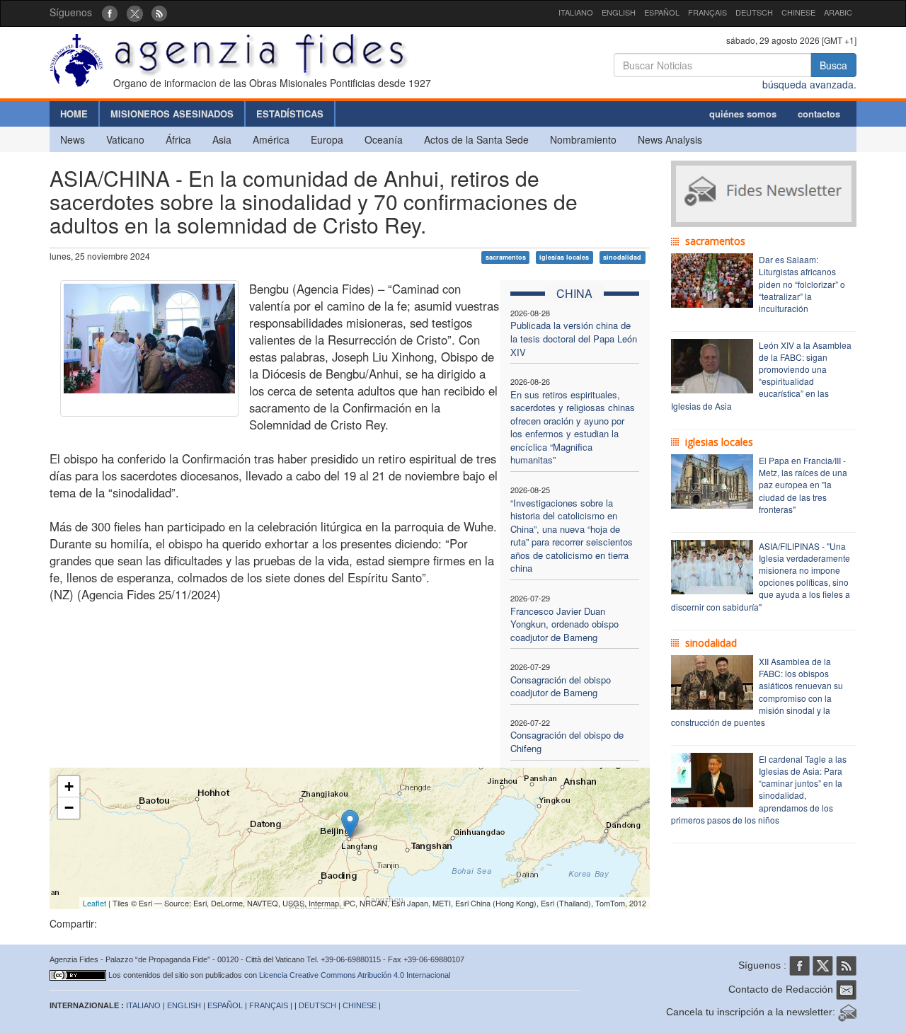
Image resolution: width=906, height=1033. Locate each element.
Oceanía (384, 139)
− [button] (69, 807)
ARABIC (838, 12)
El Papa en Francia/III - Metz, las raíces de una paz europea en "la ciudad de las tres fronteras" (803, 484)
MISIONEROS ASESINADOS (172, 113)
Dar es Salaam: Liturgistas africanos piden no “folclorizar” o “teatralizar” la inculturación (802, 283)
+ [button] (69, 786)
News (72, 139)
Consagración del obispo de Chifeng (567, 741)
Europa (327, 139)
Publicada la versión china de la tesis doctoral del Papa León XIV (573, 338)
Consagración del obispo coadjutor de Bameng (560, 686)
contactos (819, 113)
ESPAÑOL (662, 12)
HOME (74, 113)
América (271, 139)
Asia (221, 139)
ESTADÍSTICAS (289, 113)
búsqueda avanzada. (809, 84)
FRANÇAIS (707, 12)
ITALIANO (575, 12)
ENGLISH (619, 12)
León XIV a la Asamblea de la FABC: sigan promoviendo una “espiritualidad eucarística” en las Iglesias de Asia (761, 375)
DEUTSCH (754, 12)
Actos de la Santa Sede (476, 139)
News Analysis (670, 139)
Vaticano (125, 139)
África (178, 139)
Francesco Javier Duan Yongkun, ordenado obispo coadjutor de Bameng (564, 624)
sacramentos (506, 257)
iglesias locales (564, 257)
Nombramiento (583, 139)
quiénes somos (742, 113)
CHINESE (798, 12)
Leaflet (94, 902)
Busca (833, 65)
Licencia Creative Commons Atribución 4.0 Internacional (354, 975)
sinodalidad (622, 257)
